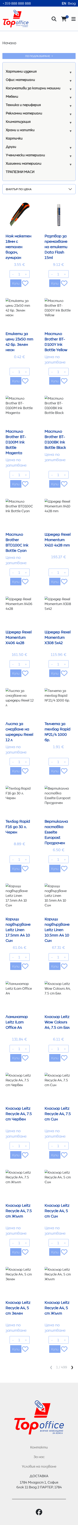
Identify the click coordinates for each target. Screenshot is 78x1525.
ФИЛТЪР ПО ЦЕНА (19, 189)
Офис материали (20, 79)
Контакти (39, 1447)
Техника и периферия (23, 104)
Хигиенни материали (23, 163)
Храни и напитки (20, 130)
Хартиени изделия (21, 71)
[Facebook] (39, 1512)
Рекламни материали (24, 113)
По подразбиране (38, 56)
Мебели (12, 96)
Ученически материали (25, 155)
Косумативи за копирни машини (33, 88)
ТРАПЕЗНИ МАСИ (20, 171)
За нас (39, 1456)
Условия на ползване (39, 1466)
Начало (9, 42)
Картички (14, 138)
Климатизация (18, 121)
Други (11, 146)
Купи (15, 283)
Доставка (39, 1476)
